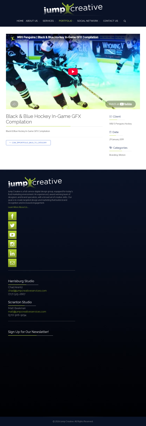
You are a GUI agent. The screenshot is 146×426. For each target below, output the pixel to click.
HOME (20, 21)
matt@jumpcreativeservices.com (27, 311)
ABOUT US (32, 21)
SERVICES (48, 21)
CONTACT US (110, 21)
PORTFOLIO (65, 21)
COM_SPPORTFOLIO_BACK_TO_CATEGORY (29, 143)
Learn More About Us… (18, 207)
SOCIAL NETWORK (87, 21)
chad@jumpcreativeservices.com (27, 290)
